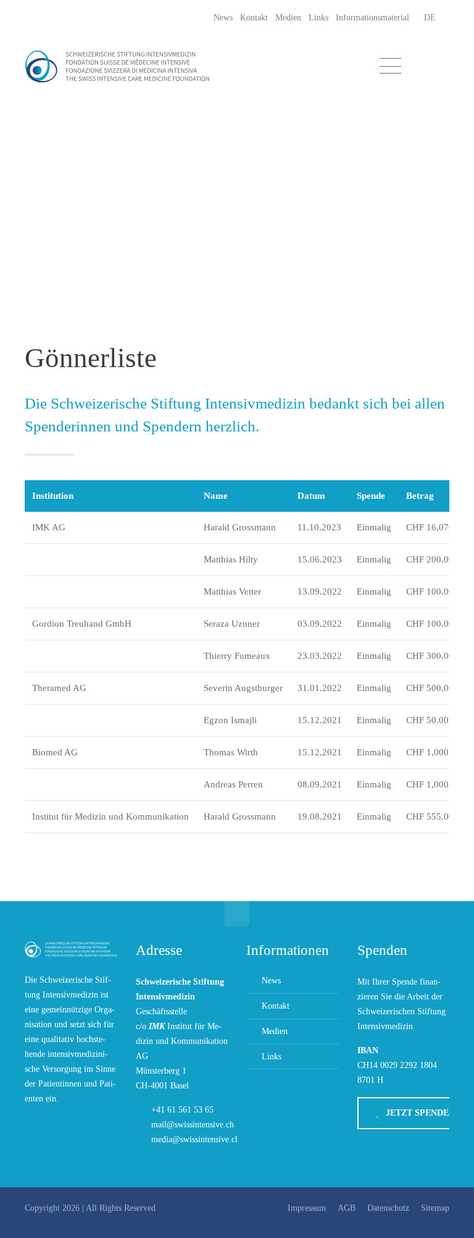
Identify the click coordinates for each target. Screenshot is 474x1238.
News (223, 17)
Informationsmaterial (372, 17)
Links (318, 17)
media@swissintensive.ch (195, 1139)
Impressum (307, 1208)
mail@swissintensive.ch (192, 1124)
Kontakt (254, 17)
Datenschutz (388, 1208)
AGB (347, 1208)
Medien (288, 17)
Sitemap (435, 1208)
